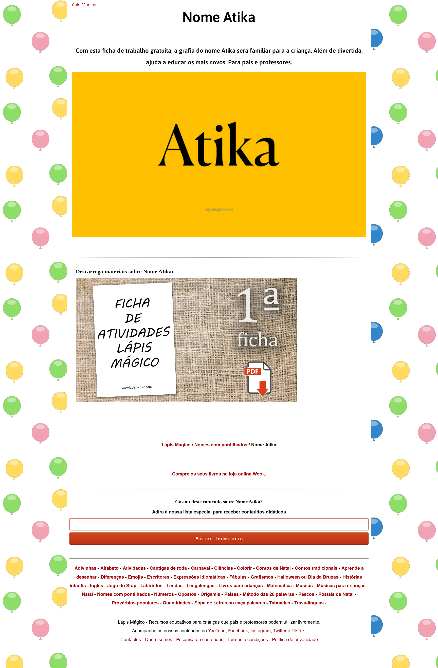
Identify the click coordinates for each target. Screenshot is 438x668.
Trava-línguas (309, 602)
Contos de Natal (273, 568)
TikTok (298, 630)
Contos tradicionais (316, 568)
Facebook (238, 630)
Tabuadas (279, 602)
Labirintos (151, 585)
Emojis (135, 577)
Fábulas (238, 577)
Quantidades (176, 602)
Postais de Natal (336, 594)
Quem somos (158, 639)
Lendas (174, 585)
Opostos (187, 594)
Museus (304, 585)
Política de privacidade (295, 639)
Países (231, 594)
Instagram (260, 630)
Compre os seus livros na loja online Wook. (219, 473)
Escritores (158, 577)
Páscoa (306, 594)
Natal (87, 594)
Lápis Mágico (82, 4)
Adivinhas (85, 568)
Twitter (279, 630)
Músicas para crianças (341, 585)
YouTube (217, 630)
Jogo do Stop (121, 585)
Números (164, 594)
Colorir (244, 568)
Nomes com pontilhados (221, 444)
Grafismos (262, 577)
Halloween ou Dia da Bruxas (307, 577)
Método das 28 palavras (268, 594)
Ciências (223, 568)
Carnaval (200, 568)
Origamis (210, 594)
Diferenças (112, 577)
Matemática (279, 585)
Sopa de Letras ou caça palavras (229, 602)
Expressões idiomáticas (199, 577)
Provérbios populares (135, 602)
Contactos (130, 639)
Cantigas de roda (168, 568)
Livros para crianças (240, 585)
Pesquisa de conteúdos (199, 639)
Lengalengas (200, 585)
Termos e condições (247, 639)
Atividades (134, 568)
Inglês (96, 585)
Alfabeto (109, 568)
